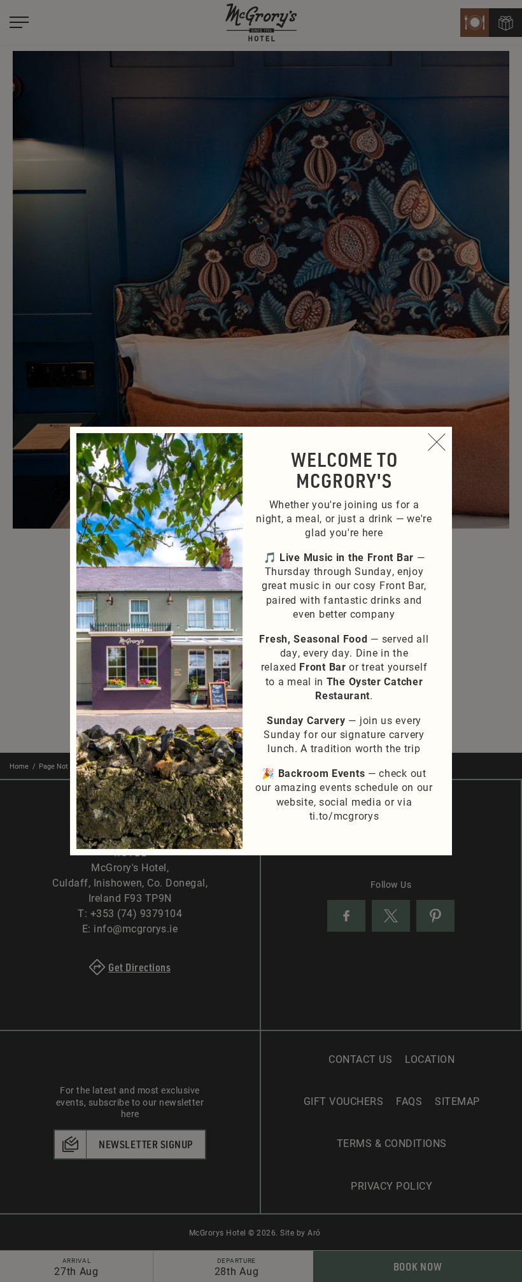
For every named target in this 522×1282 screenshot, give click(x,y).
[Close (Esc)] (436, 442)
